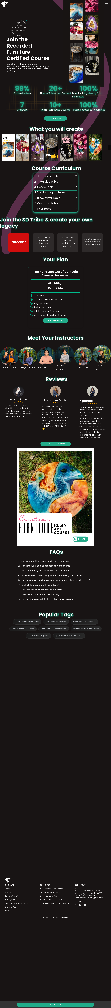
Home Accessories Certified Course (54, 903)
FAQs (7, 910)
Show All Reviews (55, 444)
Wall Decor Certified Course (51, 888)
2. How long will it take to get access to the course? (44, 566)
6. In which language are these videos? (38, 585)
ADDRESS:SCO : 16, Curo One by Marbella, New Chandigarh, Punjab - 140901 (88, 890)
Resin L (7, 892)
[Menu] (106, 4)
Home (7, 888)
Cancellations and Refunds (16, 903)
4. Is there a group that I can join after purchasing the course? (50, 575)
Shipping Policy (11, 907)
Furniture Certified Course (50, 892)
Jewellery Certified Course (51, 899)
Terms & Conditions (13, 896)
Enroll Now (55, 118)
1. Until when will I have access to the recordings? (44, 561)
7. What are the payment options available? (40, 589)
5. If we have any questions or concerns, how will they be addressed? (54, 580)
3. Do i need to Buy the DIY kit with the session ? (43, 570)
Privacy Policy (10, 899)
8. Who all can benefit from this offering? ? (40, 594)
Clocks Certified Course (49, 896)
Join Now (55, 1005)
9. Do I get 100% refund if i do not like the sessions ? (45, 599)
